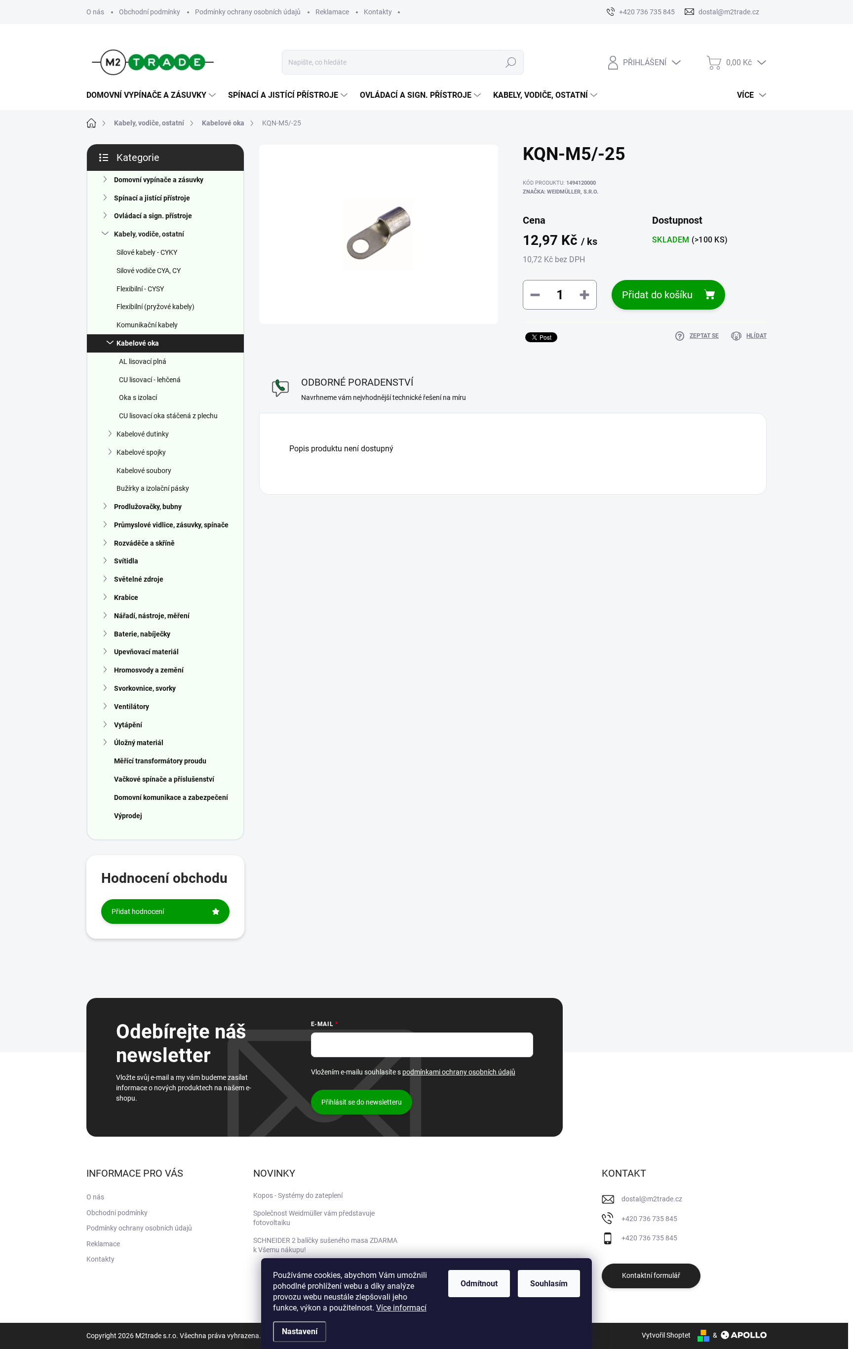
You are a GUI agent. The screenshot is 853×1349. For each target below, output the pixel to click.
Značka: (560, 192)
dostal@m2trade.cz (651, 1199)
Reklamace (332, 12)
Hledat (511, 62)
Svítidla (126, 561)
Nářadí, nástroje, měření (152, 616)
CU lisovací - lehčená (150, 380)
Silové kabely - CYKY (146, 252)
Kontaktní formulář (651, 1275)
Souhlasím (549, 1283)
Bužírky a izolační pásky (152, 488)
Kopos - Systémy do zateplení (298, 1195)
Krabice (126, 597)
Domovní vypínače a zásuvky (158, 180)
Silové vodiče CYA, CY (148, 271)
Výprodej (128, 816)
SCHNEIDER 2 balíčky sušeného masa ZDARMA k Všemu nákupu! (325, 1245)
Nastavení (299, 1331)
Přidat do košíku (657, 295)
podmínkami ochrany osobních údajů (458, 1072)
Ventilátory (131, 707)
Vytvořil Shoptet (666, 1335)
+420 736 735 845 (649, 1219)
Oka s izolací (138, 397)
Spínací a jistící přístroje (152, 198)
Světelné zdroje (138, 579)
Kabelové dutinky (142, 434)
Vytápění (128, 725)
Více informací (401, 1307)
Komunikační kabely (147, 325)
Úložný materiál (138, 743)
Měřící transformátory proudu (160, 761)
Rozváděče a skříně (144, 543)
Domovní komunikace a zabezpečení (171, 797)
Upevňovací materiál (146, 652)
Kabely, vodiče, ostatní (149, 234)
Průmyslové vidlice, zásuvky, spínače (171, 525)
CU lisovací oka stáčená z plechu (168, 416)
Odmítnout (479, 1283)
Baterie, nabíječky (142, 634)
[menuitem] (152, 95)
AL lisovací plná (142, 361)
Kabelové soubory (143, 471)
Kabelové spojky (141, 452)
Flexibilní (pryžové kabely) (155, 307)
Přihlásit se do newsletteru (361, 1102)
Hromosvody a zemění (149, 670)
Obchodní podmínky (149, 12)
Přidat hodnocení (138, 911)
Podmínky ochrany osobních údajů (248, 12)
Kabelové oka (137, 343)
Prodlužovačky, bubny (148, 507)
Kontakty (378, 12)
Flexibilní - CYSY (140, 289)
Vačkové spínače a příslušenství (164, 779)
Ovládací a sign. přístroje (153, 216)
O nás (95, 12)
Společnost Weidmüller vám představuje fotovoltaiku (314, 1218)
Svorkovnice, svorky (145, 688)
